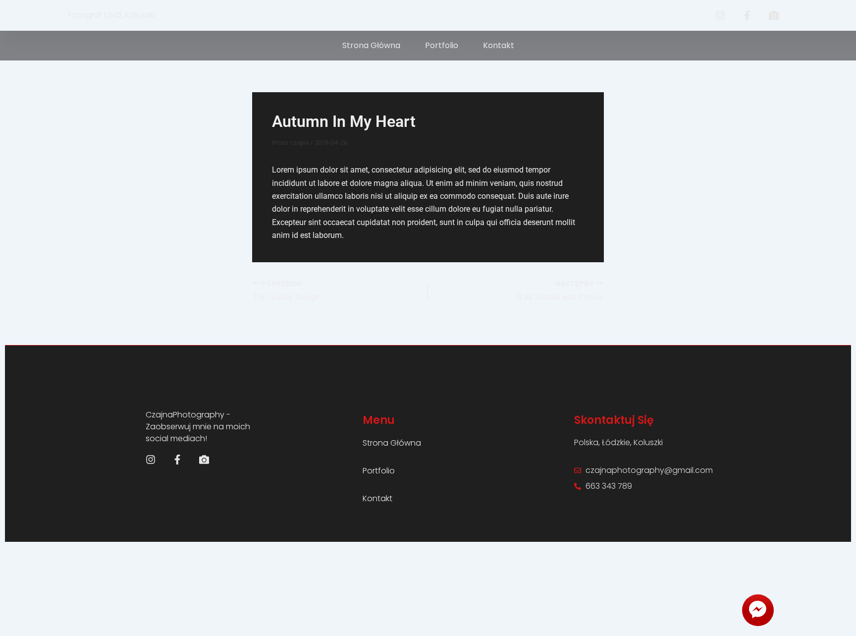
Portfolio (441, 45)
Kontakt (498, 45)
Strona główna (371, 45)
